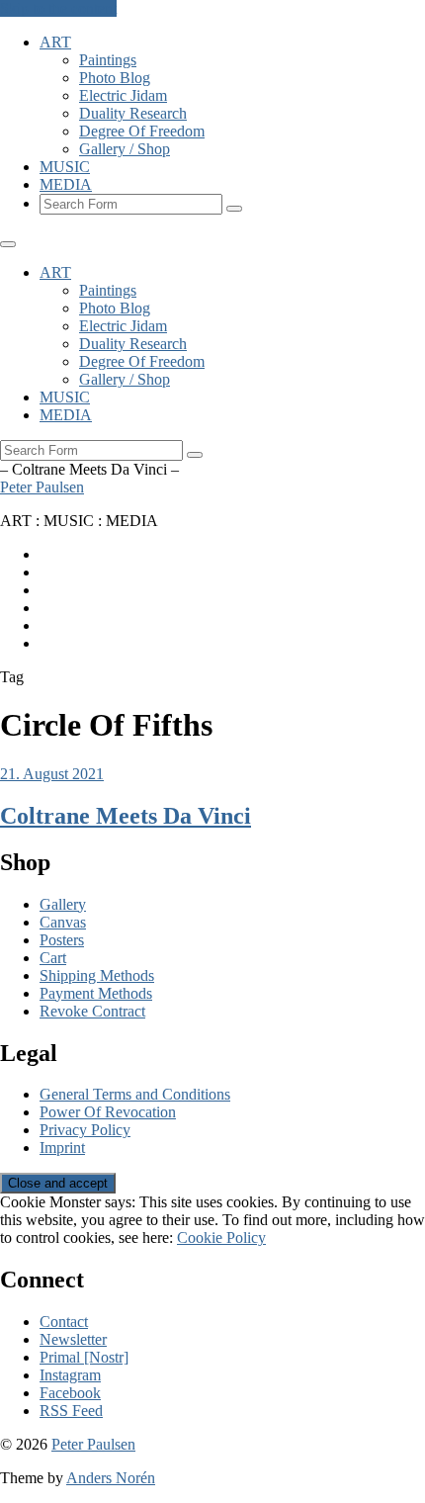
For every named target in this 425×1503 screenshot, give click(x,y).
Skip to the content (58, 8)
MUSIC (65, 166)
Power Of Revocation (108, 1112)
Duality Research (133, 113)
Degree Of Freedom (142, 131)
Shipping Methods (97, 975)
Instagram (70, 1375)
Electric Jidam (123, 95)
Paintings (107, 59)
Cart (53, 957)
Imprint (62, 1147)
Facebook (70, 1392)
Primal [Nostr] (84, 1357)
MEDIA (66, 184)
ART (55, 42)
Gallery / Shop (124, 148)
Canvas (63, 922)
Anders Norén (110, 1477)
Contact (64, 1321)
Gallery (63, 904)
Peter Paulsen (42, 487)
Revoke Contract (92, 1011)
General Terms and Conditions (135, 1094)
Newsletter (73, 1339)
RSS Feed (71, 1410)
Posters (62, 939)
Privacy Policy (85, 1129)
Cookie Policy (221, 1237)
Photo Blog (114, 77)
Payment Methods (96, 993)
